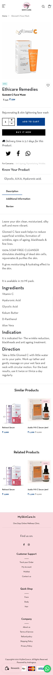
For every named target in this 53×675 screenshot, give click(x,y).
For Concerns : (8, 164)
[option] (13, 418)
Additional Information (18, 199)
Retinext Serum (8, 428)
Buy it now (23, 132)
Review (10, 206)
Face (26, 597)
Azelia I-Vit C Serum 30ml (38, 428)
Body (26, 602)
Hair (26, 607)
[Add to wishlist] (48, 85)
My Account (27, 567)
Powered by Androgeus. (26, 662)
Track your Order (26, 562)
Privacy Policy (26, 646)
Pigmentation (31, 164)
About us (26, 627)
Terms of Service (26, 632)
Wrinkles (41, 164)
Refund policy (26, 637)
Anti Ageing (20, 164)
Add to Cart (30, 122)
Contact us (26, 576)
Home (4, 16)
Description (12, 191)
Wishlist (26, 572)
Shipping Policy (26, 641)
